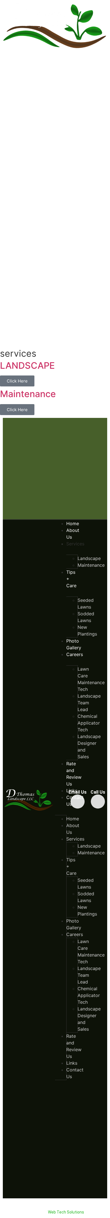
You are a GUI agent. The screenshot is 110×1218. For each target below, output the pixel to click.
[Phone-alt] (98, 801)
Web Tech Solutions (66, 1212)
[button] (55, 1206)
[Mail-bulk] (78, 801)
